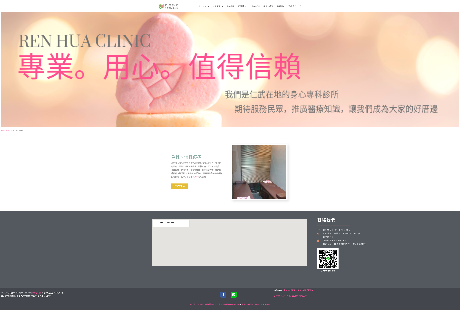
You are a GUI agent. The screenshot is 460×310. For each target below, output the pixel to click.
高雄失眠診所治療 (232, 304)
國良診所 (303, 296)
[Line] (234, 295)
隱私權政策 (36, 293)
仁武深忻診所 (280, 296)
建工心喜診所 (292, 296)
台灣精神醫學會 (290, 290)
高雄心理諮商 (247, 304)
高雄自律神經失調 (262, 304)
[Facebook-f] (223, 295)
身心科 (195, 177)
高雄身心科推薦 (196, 304)
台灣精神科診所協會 (306, 290)
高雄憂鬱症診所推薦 (213, 304)
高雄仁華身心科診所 (7, 130)
